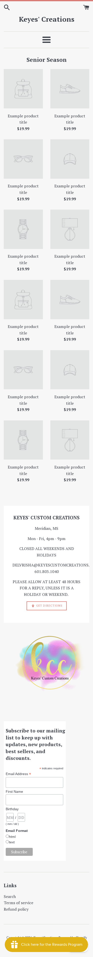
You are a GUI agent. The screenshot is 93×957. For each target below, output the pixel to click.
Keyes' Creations (46, 19)
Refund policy (16, 909)
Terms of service (18, 902)
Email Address (18, 774)
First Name (14, 792)
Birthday (12, 809)
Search (10, 896)
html (12, 837)
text (12, 842)
